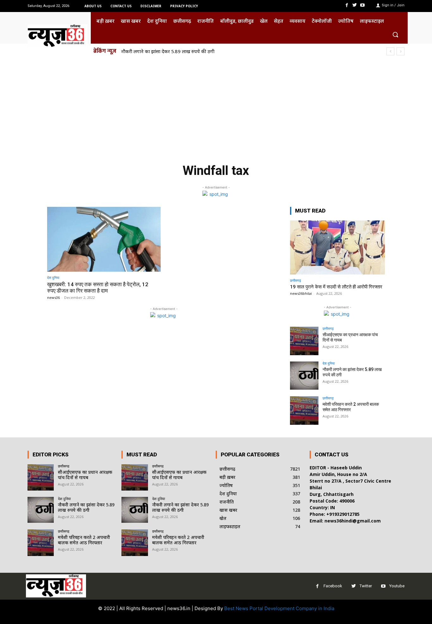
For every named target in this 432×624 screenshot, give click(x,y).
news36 (53, 297)
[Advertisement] (216, 107)
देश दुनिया (53, 277)
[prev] (390, 51)
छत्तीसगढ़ (295, 280)
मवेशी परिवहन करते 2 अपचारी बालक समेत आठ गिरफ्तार (84, 540)
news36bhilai (301, 293)
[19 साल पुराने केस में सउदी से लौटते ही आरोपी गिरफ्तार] (337, 247)
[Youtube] (363, 5)
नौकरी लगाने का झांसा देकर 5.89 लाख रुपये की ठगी (167, 51)
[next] (400, 51)
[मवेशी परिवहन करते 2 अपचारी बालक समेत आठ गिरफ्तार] (304, 410)
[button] (395, 34)
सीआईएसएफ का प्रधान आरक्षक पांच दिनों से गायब (85, 474)
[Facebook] (346, 5)
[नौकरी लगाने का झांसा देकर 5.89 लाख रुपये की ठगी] (304, 375)
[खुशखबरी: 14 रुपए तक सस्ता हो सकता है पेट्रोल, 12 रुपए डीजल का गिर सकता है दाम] (104, 239)
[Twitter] (355, 5)
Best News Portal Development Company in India (279, 608)
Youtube (396, 586)
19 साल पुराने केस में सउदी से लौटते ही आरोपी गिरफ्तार (336, 287)
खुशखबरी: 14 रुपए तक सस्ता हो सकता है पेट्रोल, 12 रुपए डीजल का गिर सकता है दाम (97, 287)
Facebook (333, 586)
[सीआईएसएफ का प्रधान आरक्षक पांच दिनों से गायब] (304, 341)
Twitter (366, 586)
